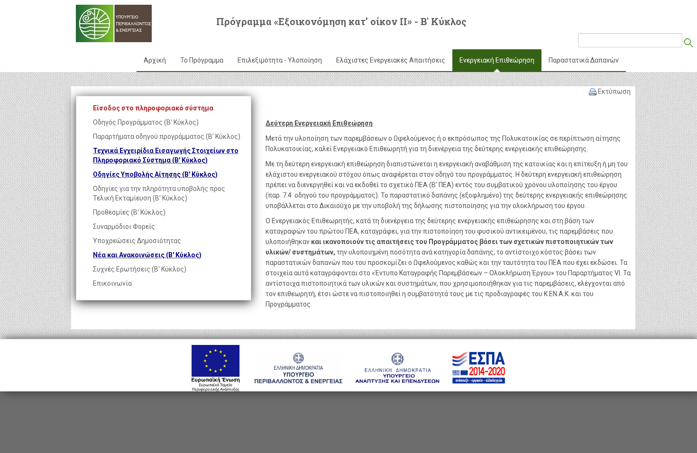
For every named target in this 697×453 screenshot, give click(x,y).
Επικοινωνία (112, 283)
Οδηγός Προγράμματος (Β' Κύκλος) (146, 122)
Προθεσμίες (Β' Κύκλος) (129, 212)
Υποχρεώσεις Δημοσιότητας (137, 241)
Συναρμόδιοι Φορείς (124, 226)
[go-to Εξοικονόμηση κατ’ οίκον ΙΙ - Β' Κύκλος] (114, 23)
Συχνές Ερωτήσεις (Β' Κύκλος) (139, 269)
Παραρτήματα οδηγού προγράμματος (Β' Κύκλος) (166, 136)
